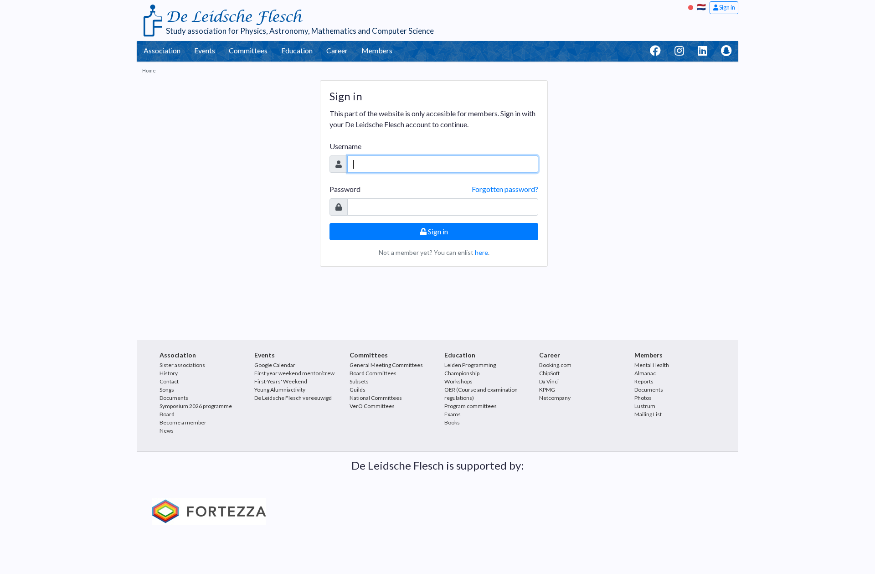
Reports (644, 381)
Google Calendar (274, 365)
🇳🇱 (701, 6)
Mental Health (651, 365)
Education (297, 50)
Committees (248, 50)
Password (344, 189)
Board (167, 414)
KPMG (547, 389)
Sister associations (182, 365)
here (481, 252)
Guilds (357, 389)
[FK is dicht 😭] (691, 6)
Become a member (183, 422)
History (169, 373)
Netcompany (555, 397)
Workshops (458, 381)
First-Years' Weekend (280, 381)
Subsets (359, 381)
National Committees (376, 397)
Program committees (470, 406)
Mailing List (648, 414)
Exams (452, 414)
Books (452, 422)
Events (204, 50)
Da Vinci (549, 381)
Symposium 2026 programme (196, 406)
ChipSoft (549, 373)
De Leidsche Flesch (233, 17)
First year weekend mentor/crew (294, 373)
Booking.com (555, 365)
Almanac (645, 373)
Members (376, 50)
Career (337, 50)
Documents (174, 397)
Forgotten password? (505, 189)
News (167, 430)
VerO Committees (372, 406)
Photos (643, 397)
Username (345, 146)
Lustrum (644, 406)
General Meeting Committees (386, 365)
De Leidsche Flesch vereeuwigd (293, 397)
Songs (167, 389)
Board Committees (373, 373)
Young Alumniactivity (279, 389)
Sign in (726, 7)
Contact (169, 381)
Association (162, 50)
